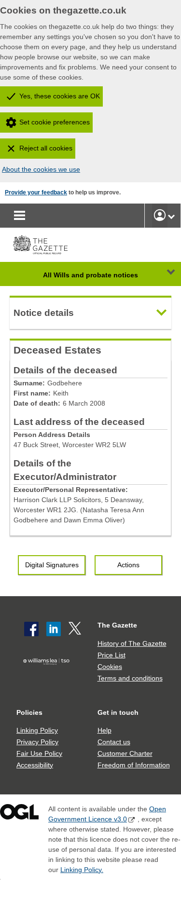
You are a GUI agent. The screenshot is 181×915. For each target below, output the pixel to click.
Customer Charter (125, 753)
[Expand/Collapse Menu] (163, 274)
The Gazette (117, 625)
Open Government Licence (19, 814)
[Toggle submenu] (171, 216)
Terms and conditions (130, 678)
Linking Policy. (81, 870)
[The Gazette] (40, 244)
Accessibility (34, 765)
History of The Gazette (132, 643)
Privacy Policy (37, 742)
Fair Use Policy (39, 753)
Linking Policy (37, 730)
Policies (29, 712)
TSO (49, 676)
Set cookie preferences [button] (54, 122)
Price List (111, 655)
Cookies (109, 666)
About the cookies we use (41, 169)
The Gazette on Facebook (31, 629)
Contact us (113, 742)
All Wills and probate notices (90, 275)
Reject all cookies (45, 148)
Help (104, 730)
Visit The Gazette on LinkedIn (53, 629)
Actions (128, 565)
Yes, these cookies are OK (59, 96)
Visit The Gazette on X (76, 629)
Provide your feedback (36, 192)
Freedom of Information (133, 765)
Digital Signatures (52, 565)
